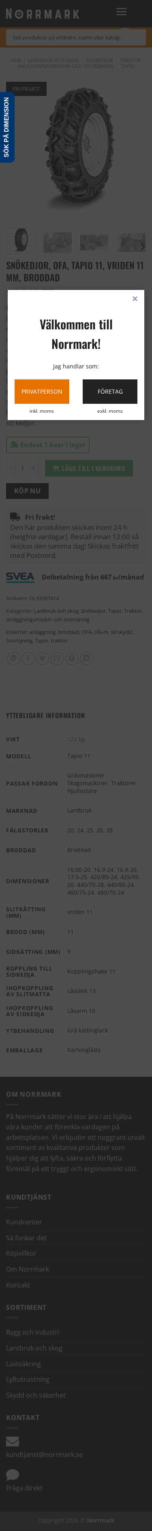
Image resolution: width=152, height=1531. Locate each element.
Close (135, 299)
